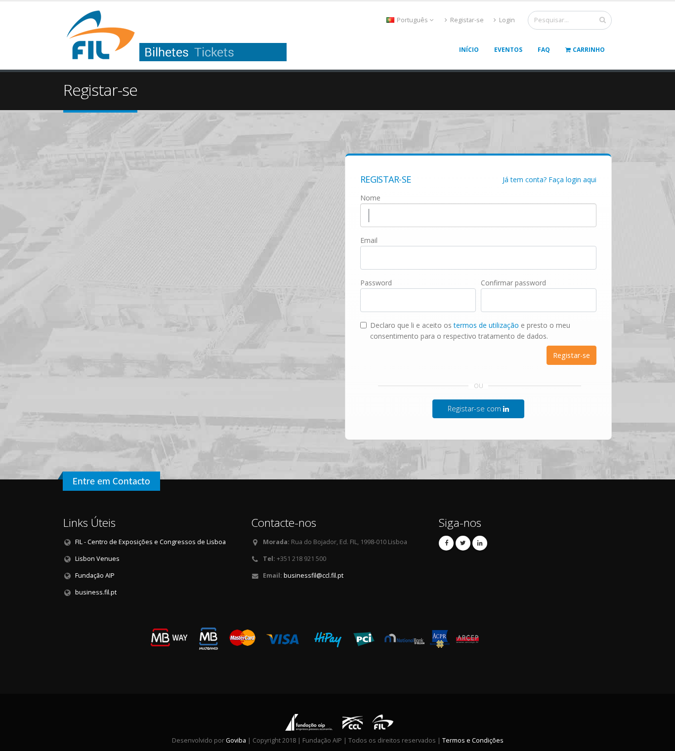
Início (469, 49)
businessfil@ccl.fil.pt (313, 575)
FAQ (544, 49)
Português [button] (412, 20)
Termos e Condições (473, 740)
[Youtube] (463, 543)
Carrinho (589, 49)
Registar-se (466, 20)
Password (376, 282)
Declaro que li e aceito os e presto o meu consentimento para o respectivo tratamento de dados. (470, 330)
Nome (370, 197)
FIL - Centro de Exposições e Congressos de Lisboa (150, 542)
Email (369, 240)
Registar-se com (475, 408)
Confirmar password (513, 282)
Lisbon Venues (97, 558)
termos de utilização (486, 325)
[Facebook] (446, 543)
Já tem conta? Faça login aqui (549, 179)
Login (506, 20)
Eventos (508, 49)
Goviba (236, 740)
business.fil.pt (96, 592)
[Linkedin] (479, 543)
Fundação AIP (95, 575)
